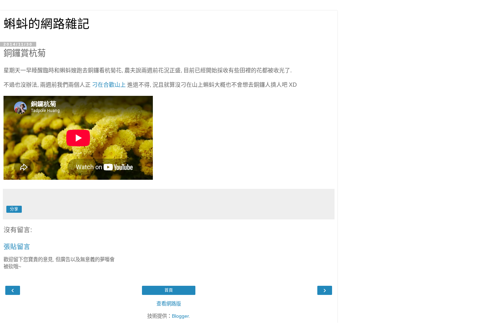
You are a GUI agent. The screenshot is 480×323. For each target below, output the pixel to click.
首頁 (168, 290)
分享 (14, 209)
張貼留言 (17, 246)
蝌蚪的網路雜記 (47, 24)
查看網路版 (168, 303)
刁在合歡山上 (109, 85)
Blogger (180, 316)
